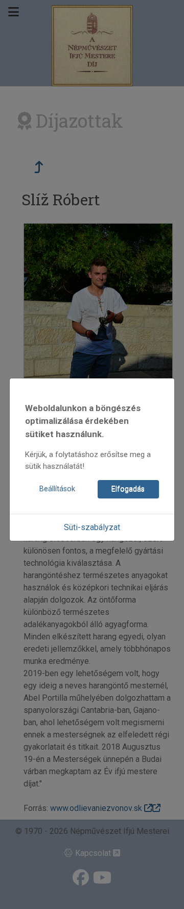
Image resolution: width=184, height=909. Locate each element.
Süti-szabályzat (92, 527)
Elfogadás (128, 489)
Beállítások (57, 489)
